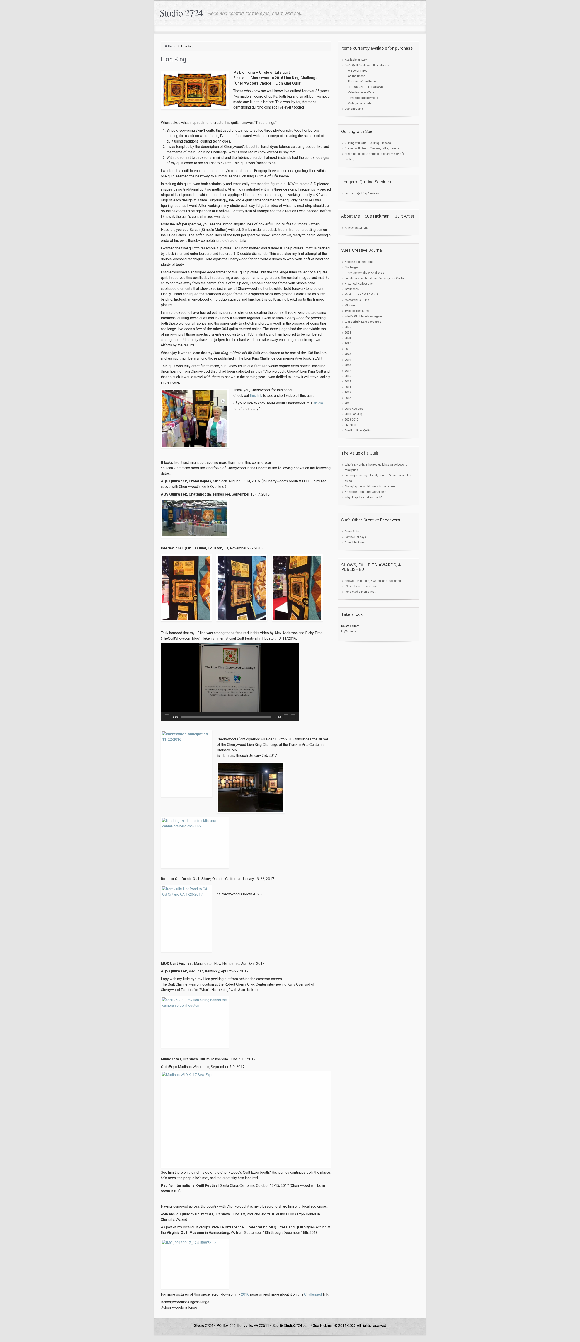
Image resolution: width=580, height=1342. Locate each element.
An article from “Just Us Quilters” (366, 491)
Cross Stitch (352, 531)
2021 (348, 349)
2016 (245, 1294)
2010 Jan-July (353, 414)
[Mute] (286, 716)
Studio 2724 (181, 12)
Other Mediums (355, 542)
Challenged (313, 1294)
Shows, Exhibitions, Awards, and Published (373, 581)
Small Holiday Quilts (358, 430)
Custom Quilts (354, 108)
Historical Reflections (359, 283)
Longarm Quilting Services (362, 193)
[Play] (166, 716)
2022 (348, 343)
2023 (348, 338)
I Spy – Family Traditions (361, 586)
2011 (348, 403)
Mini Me (350, 305)
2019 (348, 359)
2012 (348, 397)
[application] (230, 682)
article (318, 403)
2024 (348, 332)
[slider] (226, 717)
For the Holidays (355, 537)
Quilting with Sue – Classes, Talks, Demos (372, 148)
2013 (348, 392)
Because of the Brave (362, 81)
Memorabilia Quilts (357, 300)
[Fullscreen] (293, 716)
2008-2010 (351, 419)
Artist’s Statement (356, 227)
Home (172, 46)
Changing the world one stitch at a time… (371, 486)
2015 (348, 381)
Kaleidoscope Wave (361, 92)
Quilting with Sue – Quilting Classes (368, 143)
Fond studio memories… (360, 591)
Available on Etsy (356, 59)
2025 (348, 327)
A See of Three (357, 70)
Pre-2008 (350, 425)
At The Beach (356, 76)
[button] (230, 682)
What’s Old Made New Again (363, 316)
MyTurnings (348, 631)
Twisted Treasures (357, 310)
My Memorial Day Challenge (366, 272)
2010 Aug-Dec (354, 408)
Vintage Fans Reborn (361, 103)
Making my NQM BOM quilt (362, 294)
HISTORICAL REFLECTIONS (365, 87)
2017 (348, 370)
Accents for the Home (359, 262)
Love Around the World (363, 97)
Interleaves (352, 289)
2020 (348, 354)
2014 (348, 387)
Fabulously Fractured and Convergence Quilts (374, 278)
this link (256, 395)
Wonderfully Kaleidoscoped (363, 321)
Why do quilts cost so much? (364, 497)
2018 (348, 365)
